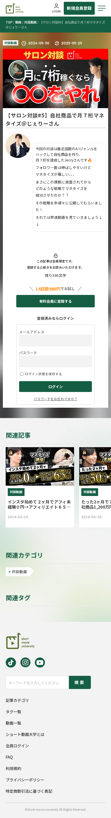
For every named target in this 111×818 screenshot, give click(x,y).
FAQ (9, 757)
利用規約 (13, 768)
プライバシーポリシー (25, 779)
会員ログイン (17, 745)
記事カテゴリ (17, 700)
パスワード (28, 352)
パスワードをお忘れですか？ (55, 398)
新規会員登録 (79, 8)
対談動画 (30, 22)
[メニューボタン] (102, 8)
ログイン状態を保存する (43, 373)
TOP (9, 22)
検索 (79, 682)
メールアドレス (31, 331)
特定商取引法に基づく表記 (29, 791)
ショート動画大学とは (25, 734)
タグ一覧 (13, 711)
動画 (18, 22)
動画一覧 (13, 723)
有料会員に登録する (55, 301)
